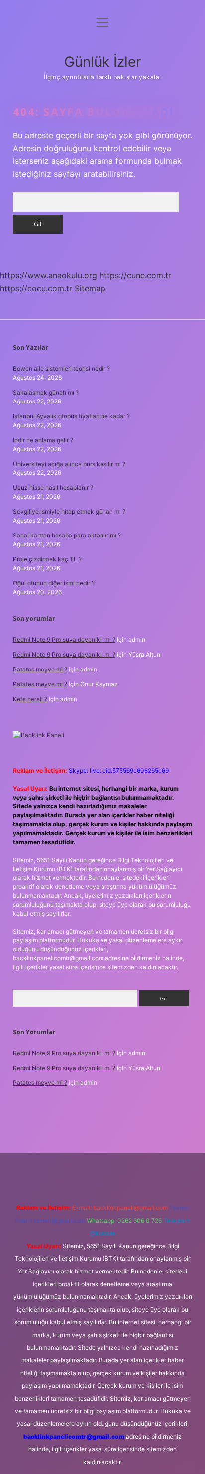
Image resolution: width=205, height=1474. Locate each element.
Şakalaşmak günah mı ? (46, 392)
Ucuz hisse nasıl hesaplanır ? (53, 487)
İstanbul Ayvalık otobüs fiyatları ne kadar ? (71, 416)
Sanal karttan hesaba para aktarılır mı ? (67, 535)
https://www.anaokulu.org (48, 275)
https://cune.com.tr (135, 275)
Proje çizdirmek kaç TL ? (47, 559)
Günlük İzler (102, 61)
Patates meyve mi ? (40, 669)
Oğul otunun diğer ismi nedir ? (54, 583)
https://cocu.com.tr (36, 288)
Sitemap (90, 288)
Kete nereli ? (30, 699)
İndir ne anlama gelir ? (43, 440)
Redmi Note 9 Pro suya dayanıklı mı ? (64, 639)
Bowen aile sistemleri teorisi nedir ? (61, 368)
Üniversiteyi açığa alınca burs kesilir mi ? (69, 464)
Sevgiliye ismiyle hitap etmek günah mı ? (69, 511)
